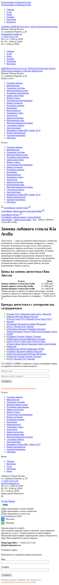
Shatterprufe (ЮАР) (35, 349)
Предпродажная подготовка (20, 123)
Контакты (11, 22)
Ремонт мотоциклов (16, 133)
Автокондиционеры (16, 135)
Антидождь (12, 115)
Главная (10, 9)
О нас (9, 12)
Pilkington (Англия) (36, 339)
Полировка (12, 108)
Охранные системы (16, 88)
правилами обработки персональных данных (18, 388)
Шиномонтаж (13, 85)
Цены (9, 14)
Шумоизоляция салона (17, 90)
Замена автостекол (15, 95)
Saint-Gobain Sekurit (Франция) (31, 345)
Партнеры (11, 19)
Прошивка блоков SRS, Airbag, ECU (24, 130)
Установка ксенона (15, 105)
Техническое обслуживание (20, 100)
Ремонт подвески (15, 103)
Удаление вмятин (15, 83)
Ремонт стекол (13, 98)
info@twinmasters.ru (10, 483)
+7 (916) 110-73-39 (9, 36)
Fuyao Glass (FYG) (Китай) (29, 320)
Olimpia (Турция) (33, 336)
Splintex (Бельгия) (33, 351)
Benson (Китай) (30, 316)
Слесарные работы (15, 125)
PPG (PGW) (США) (36, 341)
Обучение (11, 138)
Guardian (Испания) (36, 324)
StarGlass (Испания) (36, 354)
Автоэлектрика (14, 128)
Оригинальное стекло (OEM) (32, 332)
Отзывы (10, 17)
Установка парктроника (18, 93)
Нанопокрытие (14, 110)
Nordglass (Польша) (36, 329)
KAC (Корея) (27, 326)
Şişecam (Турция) (33, 356)
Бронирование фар (15, 120)
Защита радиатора (15, 118)
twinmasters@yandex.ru (11, 34)
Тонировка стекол (15, 113)
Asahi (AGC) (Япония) (40, 314)
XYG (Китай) (28, 359)
